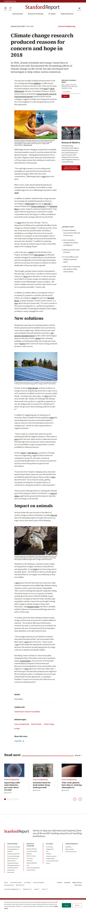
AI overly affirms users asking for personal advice (71, 259)
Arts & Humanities (32, 851)
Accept (66, 905)
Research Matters (32, 849)
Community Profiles (16, 882)
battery (23, 343)
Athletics (48, 854)
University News (17, 14)
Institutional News (12, 868)
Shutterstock (28, 145)
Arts (47, 851)
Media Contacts (77, 882)
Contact (59, 882)
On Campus (52, 14)
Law (28, 865)
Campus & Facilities (12, 863)
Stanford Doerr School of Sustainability (27, 712)
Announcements (9, 885)
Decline (77, 905)
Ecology (17, 729)
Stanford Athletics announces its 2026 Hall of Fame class (71, 233)
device (38, 338)
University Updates (38, 882)
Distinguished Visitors (13, 865)
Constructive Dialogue (13, 847)
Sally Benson (33, 453)
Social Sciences (31, 870)
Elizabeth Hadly (33, 606)
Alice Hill (47, 204)
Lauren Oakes (25, 661)
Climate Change (49, 724)
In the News (27, 882)
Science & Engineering (66, 26)
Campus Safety (50, 858)
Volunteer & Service (71, 852)
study (45, 88)
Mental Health (69, 849)
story (44, 176)
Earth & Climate (36, 724)
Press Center (78, 885)
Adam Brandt (33, 388)
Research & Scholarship (35, 14)
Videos (6, 882)
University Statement (13, 854)
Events (48, 863)
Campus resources (51, 856)
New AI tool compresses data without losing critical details (71, 269)
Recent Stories (20, 885)
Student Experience (67, 14)
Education (29, 861)
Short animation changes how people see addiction (70, 242)
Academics (68, 847)
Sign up (65, 96)
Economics (30, 858)
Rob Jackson (39, 255)
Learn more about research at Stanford (71, 168)
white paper (30, 204)
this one (54, 515)
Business (29, 854)
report (31, 252)
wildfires (37, 83)
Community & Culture (52, 861)
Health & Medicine (32, 863)
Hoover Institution (38, 206)
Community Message (13, 856)
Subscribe (67, 882)
